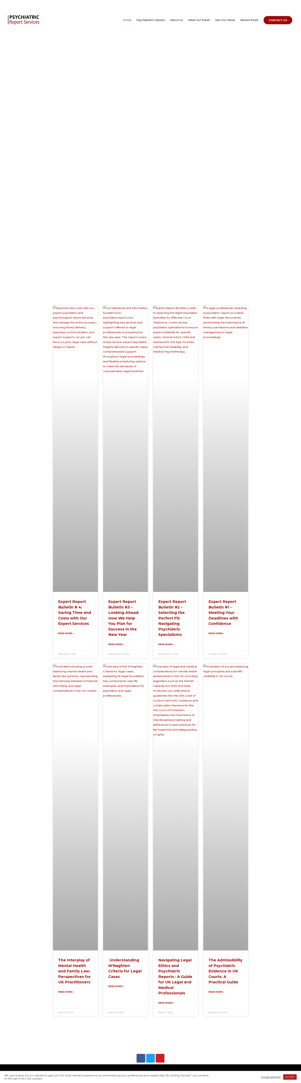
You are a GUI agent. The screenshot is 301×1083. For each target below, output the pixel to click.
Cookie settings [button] (271, 1077)
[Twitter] (150, 1058)
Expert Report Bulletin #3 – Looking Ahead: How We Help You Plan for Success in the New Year (123, 618)
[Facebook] (141, 1058)
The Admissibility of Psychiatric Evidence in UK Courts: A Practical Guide (225, 971)
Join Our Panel (225, 20)
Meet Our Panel (199, 20)
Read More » (66, 633)
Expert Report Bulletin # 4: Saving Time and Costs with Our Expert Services (74, 612)
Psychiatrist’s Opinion (151, 20)
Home (127, 20)
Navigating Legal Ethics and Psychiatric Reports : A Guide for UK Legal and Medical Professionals (175, 976)
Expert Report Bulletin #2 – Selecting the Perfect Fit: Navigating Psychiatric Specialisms (172, 618)
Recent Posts (249, 20)
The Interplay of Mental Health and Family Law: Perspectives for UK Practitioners (74, 971)
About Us (176, 20)
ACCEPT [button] (290, 1076)
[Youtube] (160, 1058)
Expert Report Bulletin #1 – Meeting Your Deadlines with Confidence (223, 612)
